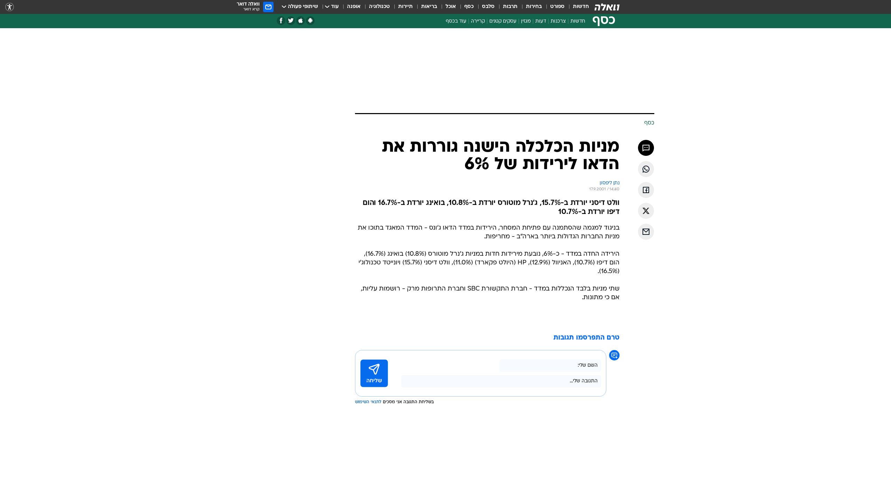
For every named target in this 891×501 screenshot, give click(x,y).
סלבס (488, 6)
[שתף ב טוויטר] (646, 211)
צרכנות (558, 21)
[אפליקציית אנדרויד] (310, 20)
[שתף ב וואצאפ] (646, 169)
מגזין (526, 21)
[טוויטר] (290, 20)
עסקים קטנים (503, 21)
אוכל (451, 6)
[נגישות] (9, 7)
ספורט (557, 6)
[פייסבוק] (281, 20)
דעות (540, 21)
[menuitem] (577, 7)
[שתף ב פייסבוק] (646, 190)
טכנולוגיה (379, 6)
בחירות (534, 6)
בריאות (429, 6)
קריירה (478, 21)
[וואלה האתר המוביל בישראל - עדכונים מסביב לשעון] (607, 6)
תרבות (510, 6)
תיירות (405, 6)
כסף (469, 6)
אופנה (354, 6)
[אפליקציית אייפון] (300, 20)
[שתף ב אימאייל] (646, 232)
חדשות (581, 6)
